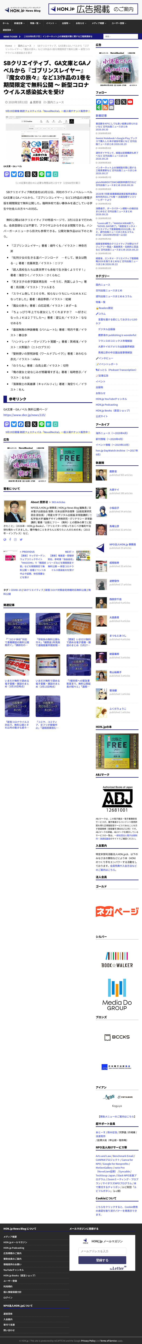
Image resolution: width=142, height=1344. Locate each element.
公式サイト (102, 416)
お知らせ (80, 23)
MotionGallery (104, 1167)
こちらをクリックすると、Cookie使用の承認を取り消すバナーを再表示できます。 (117, 1210)
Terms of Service (108, 1340)
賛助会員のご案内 (12, 1258)
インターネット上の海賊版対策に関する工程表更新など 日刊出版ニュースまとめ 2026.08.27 (116, 170)
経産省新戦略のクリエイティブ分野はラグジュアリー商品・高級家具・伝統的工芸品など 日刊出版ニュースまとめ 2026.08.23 (117, 246)
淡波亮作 (100, 1136)
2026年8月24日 (104, 238)
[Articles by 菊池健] (101, 697)
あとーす (100, 1132)
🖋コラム (101, 313)
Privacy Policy (88, 1340)
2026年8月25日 (104, 203)
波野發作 (114, 581)
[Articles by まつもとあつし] (101, 643)
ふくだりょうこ (117, 708)
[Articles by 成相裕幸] (101, 570)
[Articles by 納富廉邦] (101, 661)
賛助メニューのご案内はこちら (117, 1116)
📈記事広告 (102, 375)
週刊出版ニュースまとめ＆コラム (114, 296)
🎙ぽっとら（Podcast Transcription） (117, 370)
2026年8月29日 (104, 148)
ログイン (7, 1297)
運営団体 (7, 29)
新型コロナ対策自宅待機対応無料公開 (65, 590)
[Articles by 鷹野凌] (101, 478)
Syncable (124, 1171)
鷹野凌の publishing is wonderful (116, 335)
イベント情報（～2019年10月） (113, 444)
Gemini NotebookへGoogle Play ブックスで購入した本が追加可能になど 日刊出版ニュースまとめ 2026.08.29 (116, 141)
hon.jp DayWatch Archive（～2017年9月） (117, 452)
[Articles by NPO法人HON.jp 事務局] (101, 551)
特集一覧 (34, 23)
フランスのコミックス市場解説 (114, 340)
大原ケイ (114, 489)
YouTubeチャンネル (13, 1270)
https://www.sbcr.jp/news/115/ (24, 415)
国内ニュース (55, 102)
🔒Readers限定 (104, 308)
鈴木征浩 (112, 1132)
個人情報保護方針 (12, 1292)
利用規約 (7, 1286)
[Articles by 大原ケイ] (101, 497)
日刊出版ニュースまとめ (109, 290)
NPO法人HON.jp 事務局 (122, 544)
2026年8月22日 (104, 268)
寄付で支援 (9, 1324)
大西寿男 (114, 617)
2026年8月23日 (104, 253)
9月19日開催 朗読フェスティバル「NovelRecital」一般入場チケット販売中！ (48, 111)
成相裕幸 (114, 562)
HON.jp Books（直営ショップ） (113, 410)
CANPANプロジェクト (108, 1159)
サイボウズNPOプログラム (117, 1183)
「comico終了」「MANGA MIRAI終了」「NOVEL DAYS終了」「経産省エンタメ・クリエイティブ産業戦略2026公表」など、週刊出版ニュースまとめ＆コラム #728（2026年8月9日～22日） (116, 229)
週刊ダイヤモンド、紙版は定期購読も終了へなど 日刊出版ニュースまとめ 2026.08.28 (117, 155)
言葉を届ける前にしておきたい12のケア (116, 321)
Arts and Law (103, 1156)
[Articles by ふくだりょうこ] (101, 716)
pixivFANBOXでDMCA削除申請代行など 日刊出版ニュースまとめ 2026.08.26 (116, 183)
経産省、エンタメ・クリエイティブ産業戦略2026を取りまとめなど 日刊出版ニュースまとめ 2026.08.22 (117, 261)
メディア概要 (98, 23)
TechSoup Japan (105, 1175)
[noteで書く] (55, 174)
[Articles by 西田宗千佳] (101, 606)
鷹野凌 (37, 102)
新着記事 (18, 23)
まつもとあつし (117, 635)
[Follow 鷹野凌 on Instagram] (14, 539)
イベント (50, 23)
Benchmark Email (123, 1156)
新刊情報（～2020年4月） (110, 439)
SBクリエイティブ (33, 590)
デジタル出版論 (105, 329)
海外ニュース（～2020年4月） (112, 433)
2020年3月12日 (18, 102)
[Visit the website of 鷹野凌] (4, 539)
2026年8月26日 (104, 189)
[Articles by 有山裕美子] (101, 679)
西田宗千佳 (115, 599)
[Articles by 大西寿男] (101, 624)
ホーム (6, 23)
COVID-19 (16, 590)
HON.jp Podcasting (107, 404)
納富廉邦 (114, 654)
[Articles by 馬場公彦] (101, 533)
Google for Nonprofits (115, 1163)
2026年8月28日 (104, 162)
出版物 (65, 23)
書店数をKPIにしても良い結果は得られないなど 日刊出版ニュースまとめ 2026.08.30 (117, 126)
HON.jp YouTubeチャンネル (111, 399)
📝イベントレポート (107, 364)
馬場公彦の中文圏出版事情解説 (114, 352)
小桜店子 (114, 508)
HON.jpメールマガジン (15, 1242)
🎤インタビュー (104, 358)
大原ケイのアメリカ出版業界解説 (115, 346)
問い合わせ (9, 1330)
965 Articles (58, 502)
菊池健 (113, 690)
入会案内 (7, 1319)
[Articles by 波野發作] (101, 588)
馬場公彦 (114, 526)
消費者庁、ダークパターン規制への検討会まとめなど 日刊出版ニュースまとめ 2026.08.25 (117, 211)
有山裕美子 (115, 672)
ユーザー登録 (118, 23)
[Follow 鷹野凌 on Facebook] (9, 539)
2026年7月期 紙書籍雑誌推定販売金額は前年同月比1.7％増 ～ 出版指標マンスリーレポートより (116, 196)
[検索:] (120, 36)
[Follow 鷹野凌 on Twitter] (20, 539)
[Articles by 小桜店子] (101, 515)
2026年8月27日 (104, 177)
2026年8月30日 (104, 133)
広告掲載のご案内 (12, 1253)
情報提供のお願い (12, 1264)
